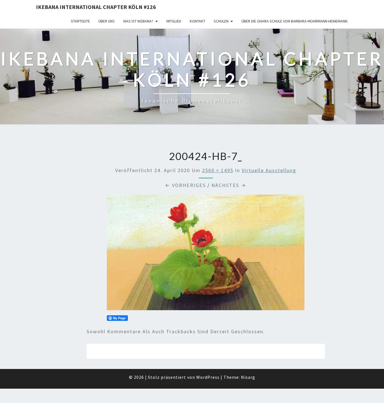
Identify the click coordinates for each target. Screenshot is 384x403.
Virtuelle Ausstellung (269, 170)
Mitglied (173, 21)
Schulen (221, 21)
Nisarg (248, 377)
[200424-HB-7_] (205, 254)
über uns (106, 21)
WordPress (208, 377)
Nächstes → (228, 185)
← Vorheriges (185, 185)
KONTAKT (197, 21)
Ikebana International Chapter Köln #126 (96, 6)
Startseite (80, 21)
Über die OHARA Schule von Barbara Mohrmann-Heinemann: (294, 21)
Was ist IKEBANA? (138, 21)
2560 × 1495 (217, 170)
